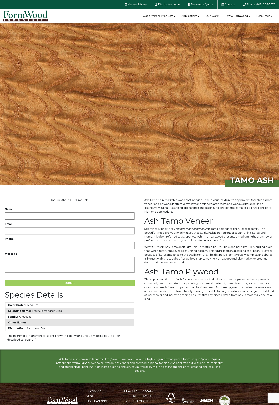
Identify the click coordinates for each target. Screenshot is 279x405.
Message (11, 253)
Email (8, 224)
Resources (263, 15)
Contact (229, 4)
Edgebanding (96, 401)
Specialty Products (138, 390)
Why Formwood (237, 15)
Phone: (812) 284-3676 (260, 4)
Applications (189, 15)
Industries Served (137, 396)
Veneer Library (137, 4)
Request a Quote (201, 4)
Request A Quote (136, 401)
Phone (9, 238)
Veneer (92, 396)
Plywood (93, 390)
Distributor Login (168, 4)
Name (9, 209)
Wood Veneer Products (158, 15)
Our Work (212, 15)
